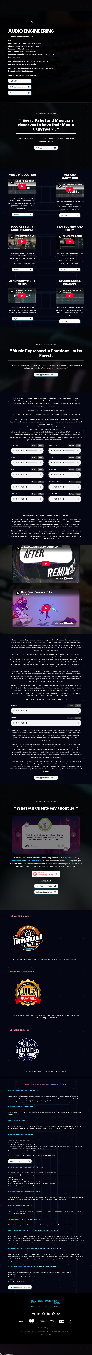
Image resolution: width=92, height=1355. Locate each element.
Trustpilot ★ (46, 880)
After (40, 445)
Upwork (68, 858)
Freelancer (16, 861)
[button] (19, 81)
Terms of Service (41, 1335)
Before (34, 445)
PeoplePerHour (32, 861)
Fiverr (75, 858)
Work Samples (51, 1335)
